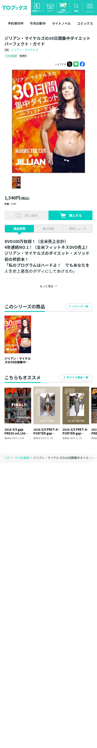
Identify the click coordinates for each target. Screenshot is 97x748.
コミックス (85, 23)
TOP (7, 458)
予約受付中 (15, 23)
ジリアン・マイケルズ (24, 50)
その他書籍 (22, 458)
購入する (75, 215)
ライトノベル (61, 23)
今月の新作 (38, 23)
